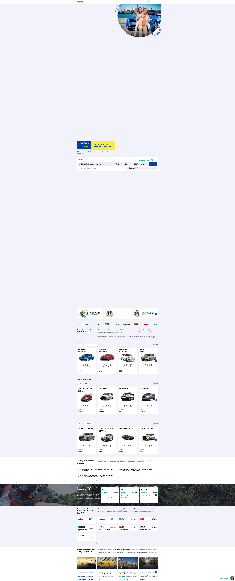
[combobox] (96, 164)
